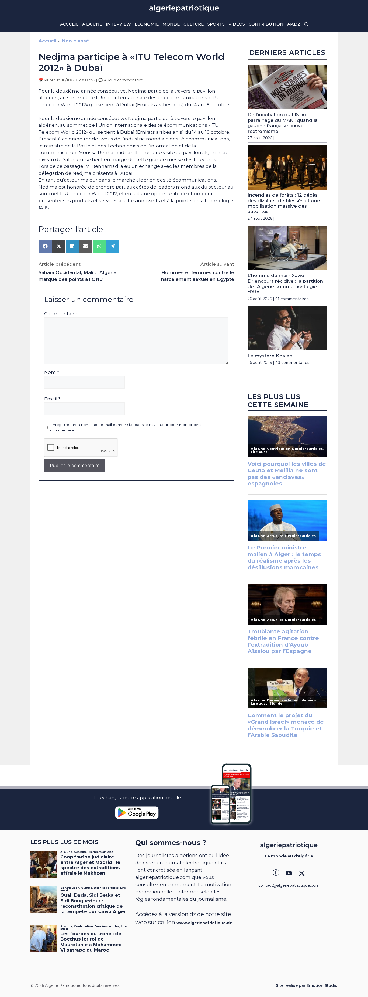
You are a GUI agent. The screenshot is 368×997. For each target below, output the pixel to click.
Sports (216, 24)
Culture (193, 24)
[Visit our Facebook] (276, 873)
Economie (147, 24)
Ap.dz (293, 24)
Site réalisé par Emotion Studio (307, 985)
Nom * (51, 372)
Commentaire (60, 313)
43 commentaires (292, 362)
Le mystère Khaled (270, 356)
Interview (118, 24)
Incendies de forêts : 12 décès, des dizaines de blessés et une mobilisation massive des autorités (284, 203)
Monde (171, 24)
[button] (306, 24)
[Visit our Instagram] (288, 873)
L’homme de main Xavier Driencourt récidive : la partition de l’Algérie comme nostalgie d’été (285, 284)
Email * (52, 399)
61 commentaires (292, 298)
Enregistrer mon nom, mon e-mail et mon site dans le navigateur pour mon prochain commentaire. (127, 427)
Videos (236, 24)
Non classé (75, 41)
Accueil (69, 24)
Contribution (266, 24)
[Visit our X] (301, 873)
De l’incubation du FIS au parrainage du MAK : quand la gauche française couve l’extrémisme (283, 123)
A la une (92, 24)
